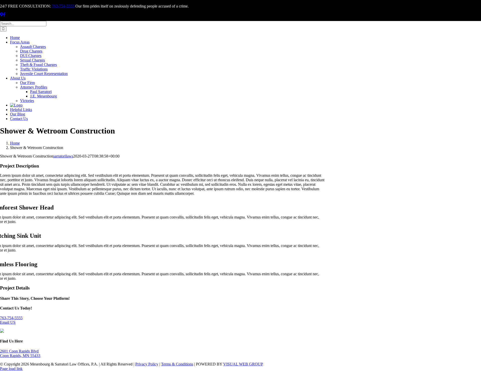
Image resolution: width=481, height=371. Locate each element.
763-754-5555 (63, 6)
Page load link (11, 368)
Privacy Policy (146, 364)
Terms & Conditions (177, 364)
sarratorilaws (63, 156)
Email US (8, 322)
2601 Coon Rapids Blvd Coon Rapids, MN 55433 (20, 353)
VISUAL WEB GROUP (243, 364)
